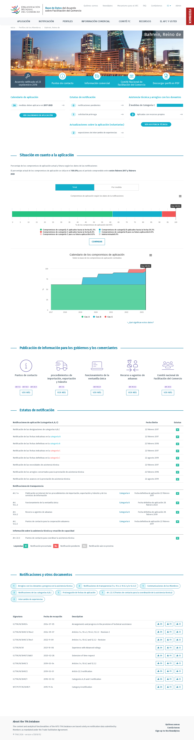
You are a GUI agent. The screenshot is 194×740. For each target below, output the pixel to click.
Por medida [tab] (116, 187)
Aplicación (23, 21)
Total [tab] (74, 187)
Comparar (97, 241)
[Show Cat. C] (109, 317)
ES (168, 6)
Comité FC (124, 21)
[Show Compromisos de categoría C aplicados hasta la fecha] (67, 232)
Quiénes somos (91, 6)
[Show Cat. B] (97, 317)
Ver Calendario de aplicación (38, 115)
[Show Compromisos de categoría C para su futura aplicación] (67, 234)
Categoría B (124, 502)
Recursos (145, 21)
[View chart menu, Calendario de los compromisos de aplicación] (150, 255)
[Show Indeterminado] (108, 234)
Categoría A (124, 493)
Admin (178, 6)
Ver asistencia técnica (156, 124)
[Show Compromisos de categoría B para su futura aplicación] (126, 232)
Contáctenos (156, 6)
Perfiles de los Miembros (30, 27)
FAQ (144, 6)
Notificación (46, 21)
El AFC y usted (168, 21)
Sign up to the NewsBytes (167, 731)
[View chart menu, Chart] (180, 196)
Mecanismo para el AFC (127, 6)
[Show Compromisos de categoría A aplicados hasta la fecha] (67, 230)
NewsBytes (108, 6)
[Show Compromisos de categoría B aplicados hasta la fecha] (126, 230)
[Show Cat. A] (86, 317)
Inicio (13, 27)
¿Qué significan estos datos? (141, 322)
